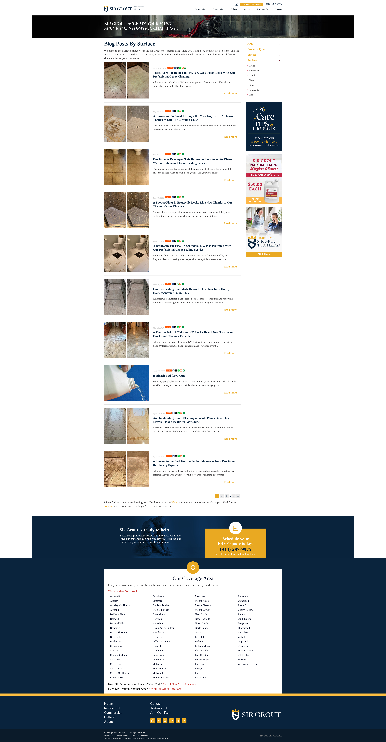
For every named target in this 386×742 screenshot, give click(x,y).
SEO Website (265, 736)
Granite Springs (161, 609)
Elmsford (157, 600)
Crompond (115, 659)
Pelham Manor (203, 646)
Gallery (233, 9)
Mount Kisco (202, 600)
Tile (251, 94)
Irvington (157, 636)
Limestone (254, 70)
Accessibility (108, 736)
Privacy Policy (122, 736)
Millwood (158, 673)
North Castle (201, 623)
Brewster (115, 627)
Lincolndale (159, 659)
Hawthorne (158, 632)
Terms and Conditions (140, 736)
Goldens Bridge (161, 605)
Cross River (116, 664)
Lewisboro (158, 655)
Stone (252, 85)
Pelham (199, 641)
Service (251, 54)
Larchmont (158, 650)
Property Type (256, 49)
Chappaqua (116, 646)
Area (250, 43)
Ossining (199, 632)
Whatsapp (180, 68)
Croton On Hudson (120, 673)
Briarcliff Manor (119, 632)
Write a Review (236, 4)
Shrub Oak (243, 605)
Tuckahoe (243, 632)
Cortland (114, 650)
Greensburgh (159, 614)
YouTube (171, 720)
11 (233, 496)
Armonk (114, 609)
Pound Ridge (202, 659)
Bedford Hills (117, 623)
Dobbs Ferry (116, 677)
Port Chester (201, 655)
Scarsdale (243, 596)
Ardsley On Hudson (120, 605)
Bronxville (115, 636)
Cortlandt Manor (119, 655)
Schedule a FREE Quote (251, 4)
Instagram (152, 720)
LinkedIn (178, 720)
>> (238, 496)
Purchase (200, 664)
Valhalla (242, 636)
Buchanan (115, 641)
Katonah (157, 646)
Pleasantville (201, 650)
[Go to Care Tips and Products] (264, 126)
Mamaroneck (160, 668)
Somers (241, 614)
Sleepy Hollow (245, 609)
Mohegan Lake (161, 677)
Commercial (218, 9)
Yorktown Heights (247, 664)
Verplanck (243, 641)
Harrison (157, 618)
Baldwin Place (117, 614)
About (247, 9)
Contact (278, 9)
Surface (252, 60)
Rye (197, 673)
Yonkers (242, 659)
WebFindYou (277, 736)
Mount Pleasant (203, 605)
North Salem (201, 627)
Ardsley (114, 600)
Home (108, 703)
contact (108, 506)
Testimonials (262, 9)
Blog (174, 502)
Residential (200, 9)
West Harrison (245, 650)
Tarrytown (243, 623)
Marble (252, 75)
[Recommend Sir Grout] (264, 232)
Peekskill (200, 636)
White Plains (244, 655)
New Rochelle (202, 618)
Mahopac (157, 664)
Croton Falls (116, 668)
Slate (251, 80)
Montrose (200, 596)
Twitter (178, 68)
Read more (230, 93)
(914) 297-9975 (273, 4)
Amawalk (115, 596)
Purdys (198, 668)
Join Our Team (160, 712)
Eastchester (159, 596)
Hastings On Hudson (164, 627)
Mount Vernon (202, 609)
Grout (252, 65)
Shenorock (243, 600)
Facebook (175, 68)
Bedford (114, 618)
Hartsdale (158, 623)
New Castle (201, 614)
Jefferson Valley (161, 641)
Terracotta (254, 90)
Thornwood (244, 627)
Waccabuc (243, 646)
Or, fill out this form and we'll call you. (235, 554)
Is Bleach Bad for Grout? (169, 375)
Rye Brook (200, 677)
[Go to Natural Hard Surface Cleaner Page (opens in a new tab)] (264, 179)
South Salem (244, 618)
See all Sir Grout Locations (165, 688)
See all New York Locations (180, 684)
